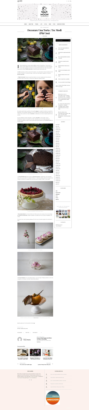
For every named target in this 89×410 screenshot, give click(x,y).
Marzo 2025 (57, 126)
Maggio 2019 (58, 160)
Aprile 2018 (57, 173)
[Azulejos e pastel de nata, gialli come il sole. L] (63, 211)
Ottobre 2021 (58, 138)
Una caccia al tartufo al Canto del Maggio (64, 82)
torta (27, 328)
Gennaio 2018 (58, 177)
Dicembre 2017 (58, 178)
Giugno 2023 (58, 131)
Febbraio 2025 (58, 127)
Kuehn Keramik (36, 317)
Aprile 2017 (57, 183)
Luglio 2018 (57, 170)
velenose (36, 111)
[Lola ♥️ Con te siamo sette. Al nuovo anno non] (57, 214)
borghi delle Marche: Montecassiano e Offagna (57, 386)
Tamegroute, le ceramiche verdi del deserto (57, 383)
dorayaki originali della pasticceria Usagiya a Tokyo (63, 107)
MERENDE (58, 194)
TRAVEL (57, 199)
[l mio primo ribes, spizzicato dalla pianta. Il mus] (69, 217)
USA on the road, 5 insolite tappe (26, 364)
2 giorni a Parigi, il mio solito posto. (44, 364)
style (25, 328)
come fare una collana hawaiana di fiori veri (47, 358)
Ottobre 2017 (58, 182)
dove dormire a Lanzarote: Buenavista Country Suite (23, 358)
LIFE (56, 190)
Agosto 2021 (57, 139)
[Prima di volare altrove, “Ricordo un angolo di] (63, 217)
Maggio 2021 (58, 144)
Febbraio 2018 (58, 175)
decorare (18, 328)
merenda (22, 328)
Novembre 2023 (58, 129)
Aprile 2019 (57, 161)
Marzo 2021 (57, 146)
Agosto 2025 (57, 124)
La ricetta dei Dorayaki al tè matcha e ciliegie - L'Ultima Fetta (64, 105)
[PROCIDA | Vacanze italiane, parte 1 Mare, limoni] (66, 217)
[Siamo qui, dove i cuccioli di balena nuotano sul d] (60, 217)
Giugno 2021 (58, 143)
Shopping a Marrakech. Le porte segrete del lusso (35, 358)
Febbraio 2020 (58, 151)
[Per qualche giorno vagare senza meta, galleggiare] (69, 211)
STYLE (41, 27)
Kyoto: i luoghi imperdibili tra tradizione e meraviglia (58, 380)
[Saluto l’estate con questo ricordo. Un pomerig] (66, 214)
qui (34, 323)
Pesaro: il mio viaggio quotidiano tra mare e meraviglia (44, 338)
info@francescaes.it (59, 224)
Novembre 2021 (58, 136)
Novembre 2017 (58, 180)
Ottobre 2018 (58, 167)
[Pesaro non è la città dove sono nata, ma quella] (69, 214)
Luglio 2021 (57, 141)
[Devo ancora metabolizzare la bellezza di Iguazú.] (57, 217)
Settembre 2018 (58, 168)
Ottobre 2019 (58, 156)
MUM (57, 196)
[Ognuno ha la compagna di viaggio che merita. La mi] (57, 211)
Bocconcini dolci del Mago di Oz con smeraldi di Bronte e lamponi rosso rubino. (64, 99)
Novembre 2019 (58, 155)
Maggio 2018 (58, 172)
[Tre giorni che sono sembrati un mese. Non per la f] (60, 211)
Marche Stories (58, 192)
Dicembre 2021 (58, 134)
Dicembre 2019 (58, 153)
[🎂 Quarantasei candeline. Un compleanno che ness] (60, 214)
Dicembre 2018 (58, 163)
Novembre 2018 (58, 165)
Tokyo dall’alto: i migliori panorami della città (57, 377)
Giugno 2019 (58, 158)
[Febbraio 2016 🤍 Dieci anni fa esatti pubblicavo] (66, 211)
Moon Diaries (45, 36)
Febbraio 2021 (58, 148)
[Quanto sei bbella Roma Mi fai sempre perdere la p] (63, 214)
